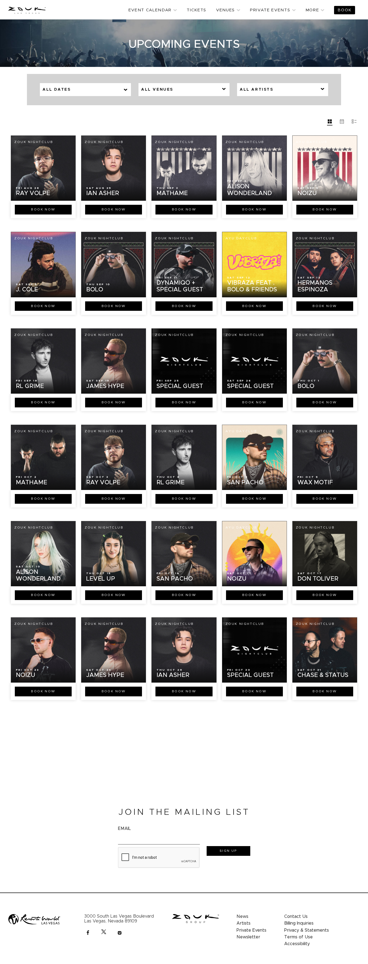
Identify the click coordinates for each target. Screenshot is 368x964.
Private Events (251, 930)
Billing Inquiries (299, 923)
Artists (244, 923)
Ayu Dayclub (312, 142)
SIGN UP (228, 850)
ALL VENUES (157, 89)
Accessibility (297, 944)
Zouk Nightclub (33, 142)
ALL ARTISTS (256, 89)
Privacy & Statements (306, 930)
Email (124, 828)
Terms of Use (298, 937)
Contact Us (296, 916)
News (242, 916)
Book (43, 209)
